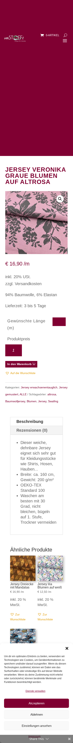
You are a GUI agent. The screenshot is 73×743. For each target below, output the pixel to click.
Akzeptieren (36, 703)
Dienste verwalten (35, 691)
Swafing (53, 401)
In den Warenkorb (19, 364)
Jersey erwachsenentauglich (39, 387)
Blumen (31, 401)
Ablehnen (36, 714)
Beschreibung (29, 421)
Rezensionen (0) (31, 430)
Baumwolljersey (15, 401)
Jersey (42, 401)
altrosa (51, 394)
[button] (67, 648)
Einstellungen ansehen (37, 725)
